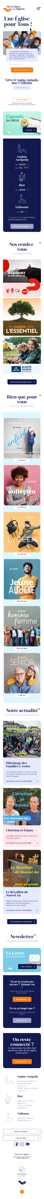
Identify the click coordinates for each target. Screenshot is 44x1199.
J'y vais (29, 130)
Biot (14, 82)
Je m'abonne (21, 999)
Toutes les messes (21, 226)
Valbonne (26, 82)
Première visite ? (21, 70)
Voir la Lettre (26, 966)
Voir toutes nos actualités (21, 922)
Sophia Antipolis (27, 80)
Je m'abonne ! (21, 1061)
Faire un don (21, 1138)
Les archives (21, 1020)
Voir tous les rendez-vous (21, 382)
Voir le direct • (23, 100)
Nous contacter (21, 1131)
